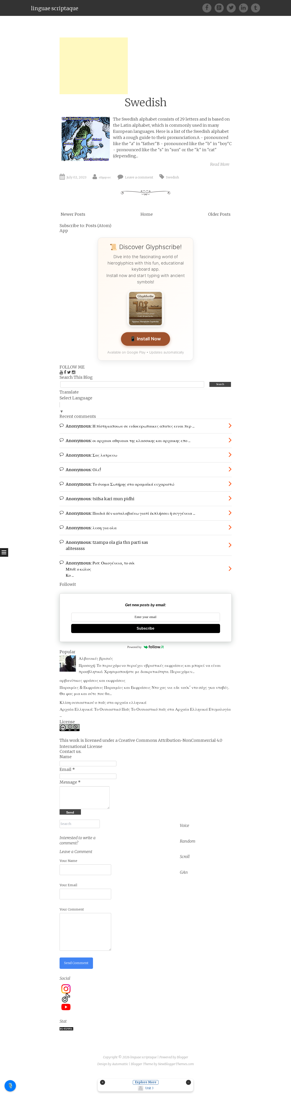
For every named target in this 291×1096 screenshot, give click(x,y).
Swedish (146, 102)
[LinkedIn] (245, 7)
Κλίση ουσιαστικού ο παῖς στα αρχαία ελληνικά (103, 702)
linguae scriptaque (54, 8)
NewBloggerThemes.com (176, 1064)
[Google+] (221, 7)
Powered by (134, 647)
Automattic (120, 1064)
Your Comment (72, 909)
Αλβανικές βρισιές (96, 658)
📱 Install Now (145, 338)
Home (146, 214)
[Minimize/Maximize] (188, 1082)
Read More (219, 164)
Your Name (68, 861)
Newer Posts (73, 214)
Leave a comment (139, 177)
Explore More (145, 1082)
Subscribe (145, 628)
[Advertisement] (94, 65)
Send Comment (76, 963)
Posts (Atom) (98, 225)
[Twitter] (233, 7)
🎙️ (10, 1085)
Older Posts (219, 214)
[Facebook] (208, 7)
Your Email (68, 885)
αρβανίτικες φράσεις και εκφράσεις (92, 680)
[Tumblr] (255, 7)
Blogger (182, 1057)
